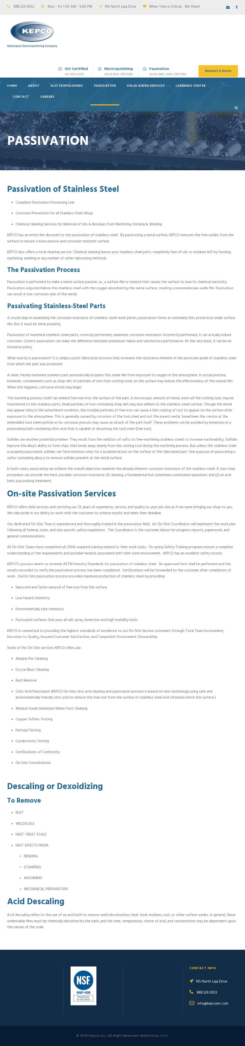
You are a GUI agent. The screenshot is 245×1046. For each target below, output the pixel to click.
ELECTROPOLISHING (67, 86)
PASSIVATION (105, 86)
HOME (12, 86)
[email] (228, 8)
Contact (21, 97)
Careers (47, 97)
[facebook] (237, 8)
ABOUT (34, 86)
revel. (164, 1036)
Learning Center (191, 86)
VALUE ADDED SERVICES (146, 86)
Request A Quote (218, 71)
